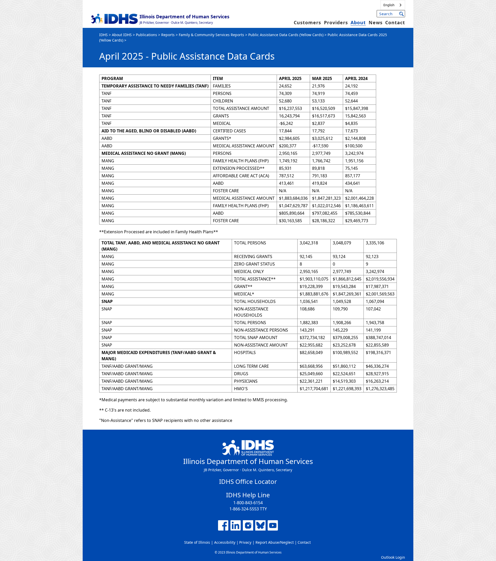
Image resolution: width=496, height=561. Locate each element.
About (358, 22)
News (376, 22)
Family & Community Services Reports (211, 34)
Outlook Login (393, 557)
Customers (307, 22)
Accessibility (224, 542)
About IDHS (122, 34)
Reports (168, 34)
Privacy (245, 542)
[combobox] (393, 5)
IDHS (103, 34)
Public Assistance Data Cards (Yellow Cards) (285, 34)
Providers (336, 22)
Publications (146, 34)
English (388, 5)
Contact (395, 22)
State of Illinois (197, 542)
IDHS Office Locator (248, 481)
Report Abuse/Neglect (274, 542)
